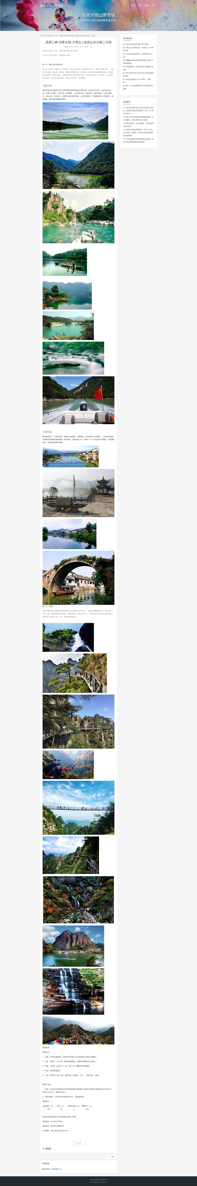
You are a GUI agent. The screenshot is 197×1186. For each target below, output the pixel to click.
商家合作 (104, 1180)
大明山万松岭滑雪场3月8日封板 (137, 44)
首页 (132, 5)
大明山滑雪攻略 (95, 1180)
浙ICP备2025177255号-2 (98, 1182)
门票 (139, 5)
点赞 (79, 1144)
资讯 (153, 5)
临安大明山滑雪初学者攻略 (135, 117)
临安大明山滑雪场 (51, 5)
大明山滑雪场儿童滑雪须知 (135, 139)
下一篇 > (112, 1156)
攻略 (146, 5)
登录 (60, 1169)
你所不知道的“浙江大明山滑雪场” (137, 107)
